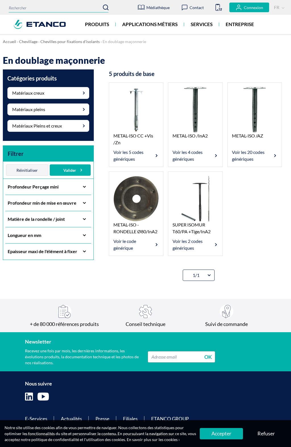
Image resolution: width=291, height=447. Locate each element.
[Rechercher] (105, 7)
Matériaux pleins (28, 109)
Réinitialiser (27, 170)
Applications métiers (150, 24)
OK (208, 356)
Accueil (9, 41)
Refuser (266, 433)
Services (202, 24)
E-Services (36, 419)
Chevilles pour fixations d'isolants (70, 41)
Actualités (71, 419)
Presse (102, 419)
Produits (97, 24)
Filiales (130, 419)
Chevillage (28, 41)
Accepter (221, 433)
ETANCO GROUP (170, 419)
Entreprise (240, 24)
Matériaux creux (28, 93)
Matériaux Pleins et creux (37, 125)
